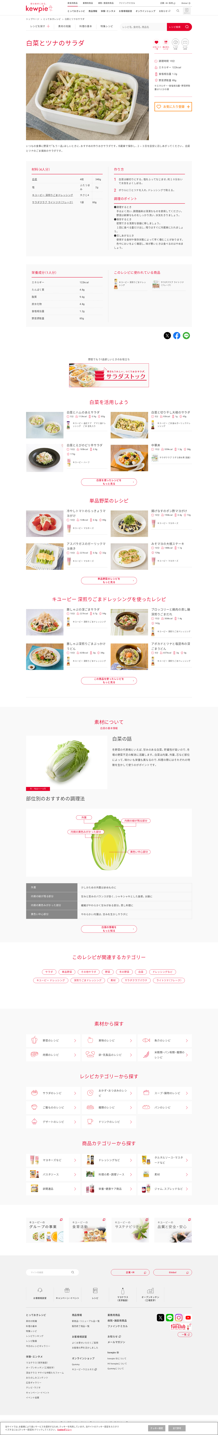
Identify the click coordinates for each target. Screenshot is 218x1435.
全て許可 (177, 1428)
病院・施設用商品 (106, 3)
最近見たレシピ (166, 42)
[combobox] (156, 27)
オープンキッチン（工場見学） (150, 1299)
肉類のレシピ (51, 1054)
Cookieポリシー (64, 1429)
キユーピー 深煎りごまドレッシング (52, 195)
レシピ (95, 1298)
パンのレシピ (162, 1107)
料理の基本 (85, 26)
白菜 (34, 179)
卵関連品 (48, 1188)
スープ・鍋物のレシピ (167, 1093)
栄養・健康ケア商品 (110, 1188)
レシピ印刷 (175, 42)
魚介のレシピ (162, 1040)
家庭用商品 (73, 3)
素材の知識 (64, 26)
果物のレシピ (107, 1040)
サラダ (49, 971)
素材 (113, 980)
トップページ (32, 19)
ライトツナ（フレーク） (168, 980)
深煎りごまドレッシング (87, 980)
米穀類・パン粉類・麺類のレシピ (169, 1055)
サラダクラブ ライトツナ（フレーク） (52, 202)
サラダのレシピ (52, 1093)
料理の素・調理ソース (111, 1174)
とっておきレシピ (76, 11)
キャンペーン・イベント (67, 1298)
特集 (107, 26)
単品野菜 (67, 971)
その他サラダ (88, 971)
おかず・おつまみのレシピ (113, 1093)
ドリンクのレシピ (109, 1121)
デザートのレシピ (53, 1121)
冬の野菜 (124, 971)
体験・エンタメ (108, 11)
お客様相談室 (125, 11)
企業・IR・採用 (166, 3)
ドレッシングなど (163, 971)
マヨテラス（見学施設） (122, 1299)
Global (184, 3)
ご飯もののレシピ (53, 1107)
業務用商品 (88, 3)
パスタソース (51, 1174)
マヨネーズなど (52, 1160)
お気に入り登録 (173, 107)
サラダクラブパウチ (136, 980)
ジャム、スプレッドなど (168, 1188)
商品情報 (93, 11)
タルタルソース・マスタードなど (168, 1160)
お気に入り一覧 (156, 42)
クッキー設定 (156, 1428)
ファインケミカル (127, 3)
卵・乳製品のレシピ (110, 1054)
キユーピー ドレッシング (51, 980)
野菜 (107, 971)
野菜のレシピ (51, 1040)
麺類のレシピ (107, 1107)
